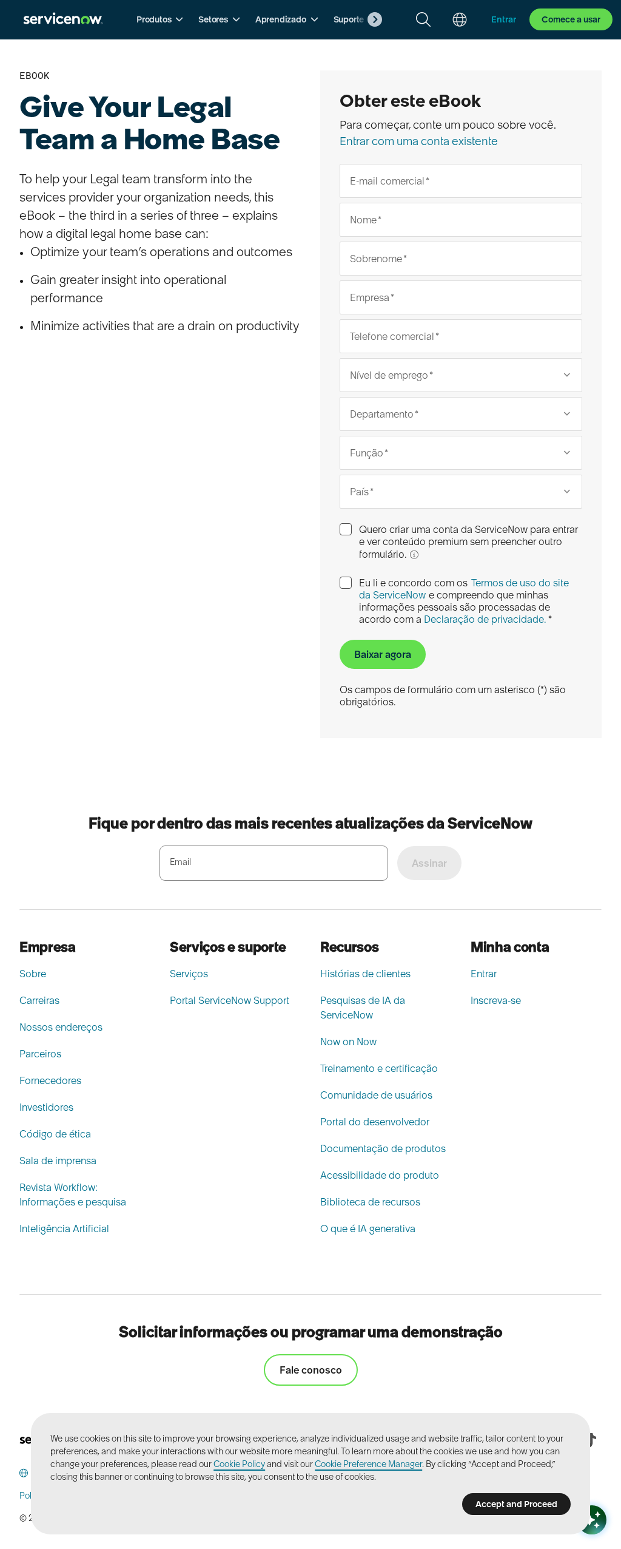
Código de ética (55, 1134)
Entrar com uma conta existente (419, 141)
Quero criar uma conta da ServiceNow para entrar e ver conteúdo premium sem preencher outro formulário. (468, 541)
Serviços (189, 974)
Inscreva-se (496, 1000)
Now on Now (348, 1041)
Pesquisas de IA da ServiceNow (362, 1007)
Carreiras (39, 1000)
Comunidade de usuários (376, 1095)
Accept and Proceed (516, 1504)
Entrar (484, 974)
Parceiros (40, 1054)
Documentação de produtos (383, 1148)
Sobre (32, 974)
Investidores (46, 1107)
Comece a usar (571, 19)
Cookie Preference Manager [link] (368, 1464)
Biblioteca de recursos (370, 1202)
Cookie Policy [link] (239, 1464)
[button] (160, 19)
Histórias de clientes (365, 974)
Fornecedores (50, 1080)
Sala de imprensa (57, 1160)
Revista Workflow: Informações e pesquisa (72, 1194)
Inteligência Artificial (64, 1228)
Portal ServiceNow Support (229, 1000)
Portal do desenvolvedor (374, 1122)
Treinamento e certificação (379, 1068)
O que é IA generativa (367, 1228)
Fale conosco (311, 1370)
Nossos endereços (60, 1027)
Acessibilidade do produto (379, 1175)
